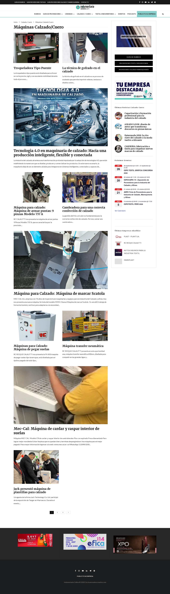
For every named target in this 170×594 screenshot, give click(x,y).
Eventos (121, 14)
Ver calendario (120, 211)
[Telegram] (151, 2)
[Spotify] (154, 2)
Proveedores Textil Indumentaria (133, 63)
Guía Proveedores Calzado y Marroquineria (63, 2)
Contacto (85, 2)
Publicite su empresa (147, 14)
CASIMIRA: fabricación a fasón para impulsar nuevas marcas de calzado (139, 148)
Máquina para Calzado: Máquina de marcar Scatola (59, 293)
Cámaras (69, 14)
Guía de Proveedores (52, 14)
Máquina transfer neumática (83, 346)
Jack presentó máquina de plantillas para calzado (32, 490)
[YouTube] (145, 2)
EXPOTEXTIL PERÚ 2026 (133, 204)
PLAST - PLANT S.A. (131, 236)
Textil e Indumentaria (104, 14)
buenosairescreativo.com (97, 582)
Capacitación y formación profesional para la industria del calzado (138, 115)
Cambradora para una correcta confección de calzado (83, 209)
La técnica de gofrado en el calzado (81, 69)
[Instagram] (142, 2)
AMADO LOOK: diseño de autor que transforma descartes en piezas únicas (138, 126)
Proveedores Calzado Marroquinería (134, 69)
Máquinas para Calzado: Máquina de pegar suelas (31, 347)
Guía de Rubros (19, 2)
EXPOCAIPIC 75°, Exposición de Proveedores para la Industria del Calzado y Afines (137, 182)
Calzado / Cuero (84, 14)
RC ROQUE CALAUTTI (132, 243)
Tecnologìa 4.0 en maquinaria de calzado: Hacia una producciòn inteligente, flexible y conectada (60, 152)
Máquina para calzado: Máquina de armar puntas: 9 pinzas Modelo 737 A (34, 211)
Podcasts (131, 14)
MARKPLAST (129, 260)
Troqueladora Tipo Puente (32, 68)
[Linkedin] (148, 2)
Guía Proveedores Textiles (36, 2)
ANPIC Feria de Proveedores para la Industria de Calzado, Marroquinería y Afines (138, 194)
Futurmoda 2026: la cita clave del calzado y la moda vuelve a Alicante (138, 137)
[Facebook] (139, 2)
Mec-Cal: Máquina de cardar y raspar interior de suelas (56, 430)
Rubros (37, 14)
